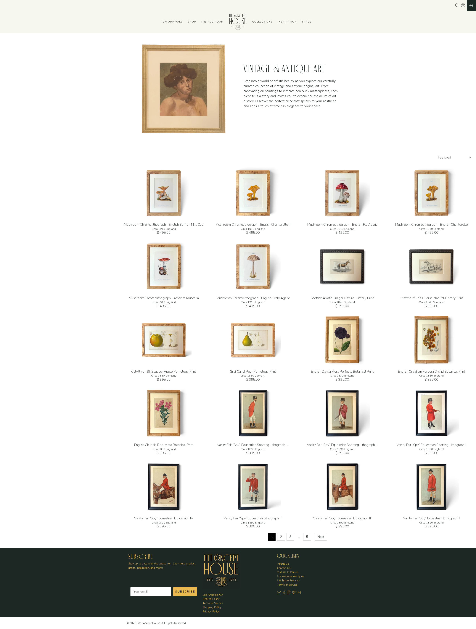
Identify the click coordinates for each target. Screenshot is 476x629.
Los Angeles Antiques (290, 576)
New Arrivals (171, 21)
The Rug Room (212, 21)
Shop (192, 21)
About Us (283, 564)
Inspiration (287, 21)
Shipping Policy (212, 607)
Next (320, 536)
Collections (262, 21)
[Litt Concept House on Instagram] (289, 594)
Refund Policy (211, 599)
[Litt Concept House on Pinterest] (294, 594)
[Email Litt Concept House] (279, 594)
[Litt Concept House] (238, 22)
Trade (307, 21)
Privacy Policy (211, 611)
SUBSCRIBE (185, 592)
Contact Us (283, 568)
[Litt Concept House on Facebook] (284, 594)
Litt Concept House (148, 623)
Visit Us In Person (287, 572)
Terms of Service (213, 603)
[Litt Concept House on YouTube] (299, 594)
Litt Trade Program (288, 580)
